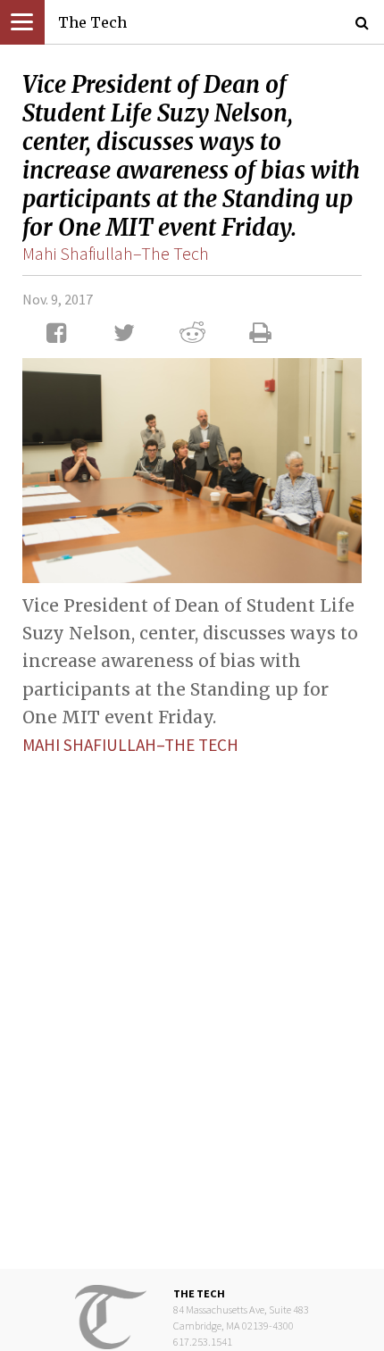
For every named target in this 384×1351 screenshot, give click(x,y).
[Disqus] (192, 998)
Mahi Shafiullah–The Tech (115, 253)
